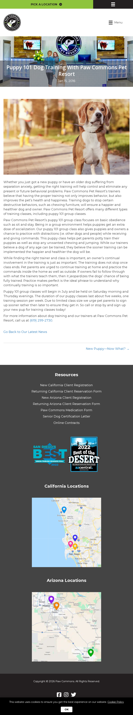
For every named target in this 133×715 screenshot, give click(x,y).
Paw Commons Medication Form (66, 410)
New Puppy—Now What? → (108, 349)
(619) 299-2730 (41, 320)
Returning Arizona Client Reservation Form (66, 404)
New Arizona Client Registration (66, 398)
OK (67, 709)
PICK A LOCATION (45, 4)
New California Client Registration (66, 385)
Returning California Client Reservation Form (67, 391)
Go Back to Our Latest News (25, 332)
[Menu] (113, 4)
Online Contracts (67, 423)
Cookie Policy (116, 702)
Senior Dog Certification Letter (66, 416)
